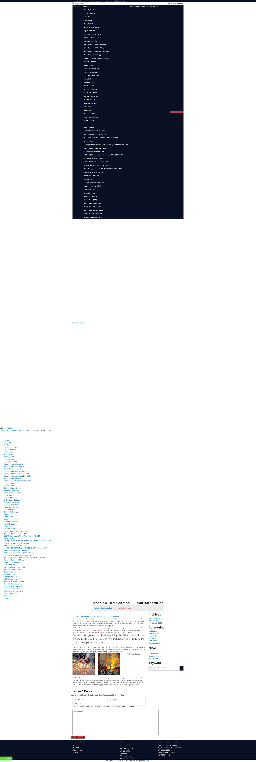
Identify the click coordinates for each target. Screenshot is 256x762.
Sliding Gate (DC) (90, 200)
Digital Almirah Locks (91, 27)
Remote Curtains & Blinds (93, 172)
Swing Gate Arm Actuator (93, 210)
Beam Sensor (89, 65)
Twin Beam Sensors (91, 72)
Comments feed (154, 656)
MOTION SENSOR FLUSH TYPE (94, 151)
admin (76, 616)
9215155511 (179, 3)
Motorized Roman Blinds (93, 186)
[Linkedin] (80, 687)
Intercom (87, 124)
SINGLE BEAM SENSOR (91, 69)
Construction (153, 633)
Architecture (153, 631)
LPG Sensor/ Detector (92, 86)
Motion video (88, 141)
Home (74, 6)
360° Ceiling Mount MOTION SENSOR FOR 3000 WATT (103, 169)
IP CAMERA (87, 17)
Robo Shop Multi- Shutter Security (96, 58)
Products (87, 6)
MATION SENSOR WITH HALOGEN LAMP (97, 165)
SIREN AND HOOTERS (91, 96)
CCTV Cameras (90, 13)
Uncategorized (113, 616)
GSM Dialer (88, 110)
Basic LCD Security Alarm (93, 37)
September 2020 (155, 623)
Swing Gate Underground (93, 203)
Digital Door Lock (90, 31)
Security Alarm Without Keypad (95, 48)
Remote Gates (89, 193)
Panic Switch (88, 79)
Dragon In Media (134, 6)
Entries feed (153, 654)
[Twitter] (79, 687)
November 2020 (154, 618)
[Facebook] (78, 687)
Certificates (144, 6)
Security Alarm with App (92, 55)
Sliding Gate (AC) (90, 196)
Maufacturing (106, 608)
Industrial (152, 636)
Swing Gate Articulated (92, 207)
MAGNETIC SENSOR (90, 89)
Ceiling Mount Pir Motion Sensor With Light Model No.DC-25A (106, 144)
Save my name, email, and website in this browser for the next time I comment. (104, 706)
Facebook (112, 649)
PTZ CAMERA (88, 24)
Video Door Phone (90, 113)
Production (152, 641)
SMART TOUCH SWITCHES (93, 214)
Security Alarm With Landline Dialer (96, 51)
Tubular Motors (89, 189)
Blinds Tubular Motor (91, 176)
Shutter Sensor (89, 100)
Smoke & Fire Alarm (91, 103)
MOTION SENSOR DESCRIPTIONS (95, 148)
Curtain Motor (89, 179)
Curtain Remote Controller (94, 183)
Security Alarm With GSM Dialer (95, 44)
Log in (150, 651)
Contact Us (153, 6)
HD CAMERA (88, 20)
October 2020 (154, 621)
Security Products (90, 10)
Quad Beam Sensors (91, 75)
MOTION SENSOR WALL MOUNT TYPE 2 (97, 162)
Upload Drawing (177, 112)
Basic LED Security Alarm (93, 41)
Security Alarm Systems (92, 34)
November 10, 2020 (88, 616)
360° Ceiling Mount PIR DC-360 (95, 134)
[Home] (6, 428)
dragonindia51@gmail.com (117, 1)
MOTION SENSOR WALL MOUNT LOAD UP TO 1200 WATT (103, 155)
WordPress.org (154, 658)
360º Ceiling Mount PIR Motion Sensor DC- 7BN (101, 138)
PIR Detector (88, 82)
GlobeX (148, 761)
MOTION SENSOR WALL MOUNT (94, 158)
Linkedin (127, 649)
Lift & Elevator (89, 127)
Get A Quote (6, 758)
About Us (80, 6)
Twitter (118, 649)
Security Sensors (90, 62)
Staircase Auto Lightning (93, 217)
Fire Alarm (87, 107)
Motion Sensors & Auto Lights (94, 131)
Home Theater (89, 120)
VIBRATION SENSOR (90, 93)
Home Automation (91, 117)
